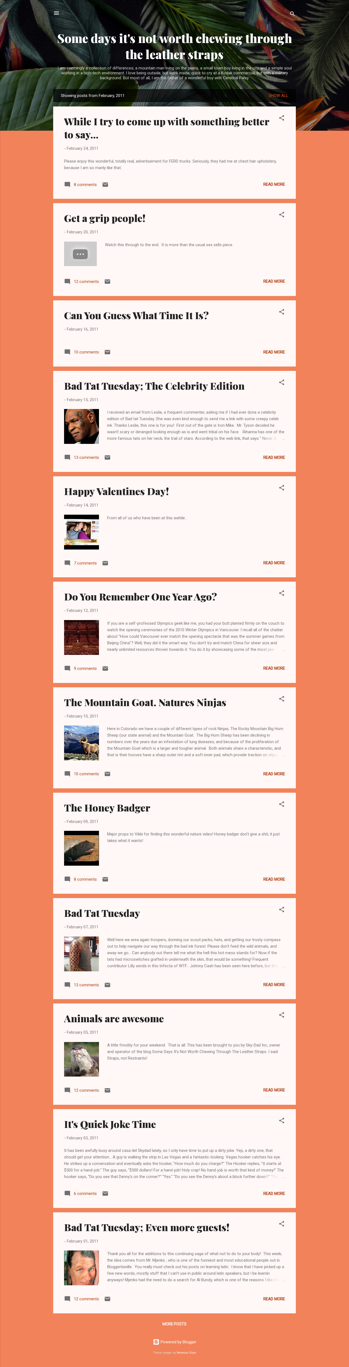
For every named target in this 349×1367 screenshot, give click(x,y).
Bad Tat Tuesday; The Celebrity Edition (154, 385)
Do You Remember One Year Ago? (140, 596)
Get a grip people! (105, 217)
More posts (174, 1324)
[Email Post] (105, 186)
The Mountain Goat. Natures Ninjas (145, 702)
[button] (281, 119)
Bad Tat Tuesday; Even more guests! (147, 1227)
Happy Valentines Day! (116, 491)
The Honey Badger (107, 807)
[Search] (292, 15)
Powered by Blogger (178, 1341)
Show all (278, 95)
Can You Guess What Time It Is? (136, 315)
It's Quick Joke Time (110, 1123)
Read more (274, 184)
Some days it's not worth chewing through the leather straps (174, 46)
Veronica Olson (186, 1352)
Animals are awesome (114, 1018)
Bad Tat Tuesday (102, 912)
